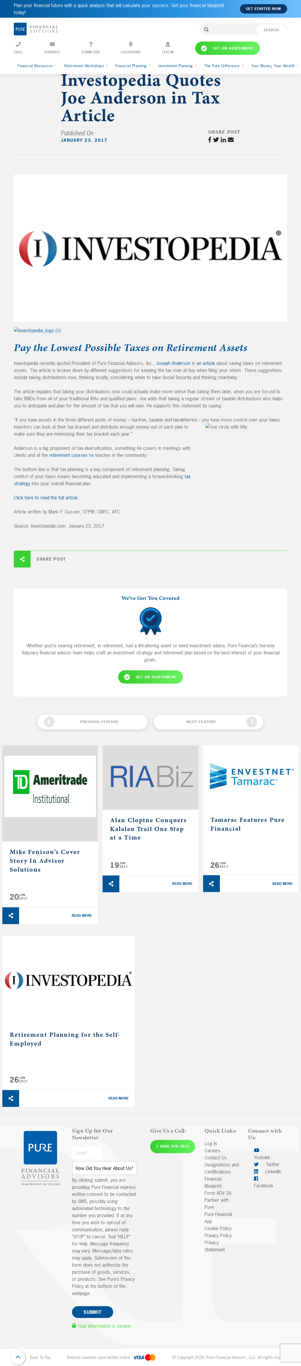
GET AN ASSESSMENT (156, 677)
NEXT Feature (201, 722)
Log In (211, 1143)
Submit (92, 1312)
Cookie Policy (218, 1228)
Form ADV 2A (218, 1193)
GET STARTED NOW (263, 8)
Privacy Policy (218, 1235)
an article (206, 363)
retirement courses (68, 455)
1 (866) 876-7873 (172, 1146)
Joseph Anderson (173, 363)
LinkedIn (272, 1171)
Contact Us (216, 1157)
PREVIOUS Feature (99, 722)
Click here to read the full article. (46, 497)
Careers (212, 1150)
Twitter (272, 1164)
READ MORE (82, 915)
